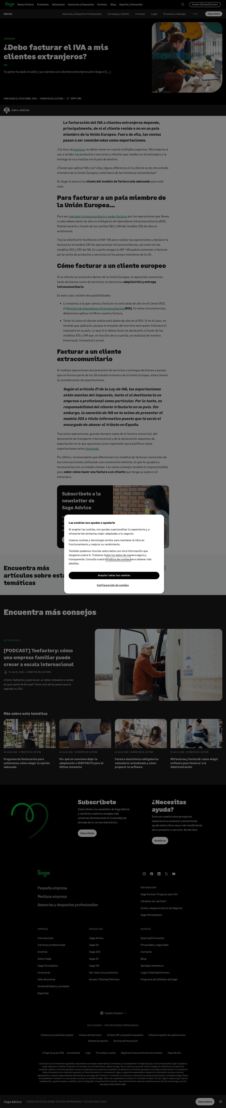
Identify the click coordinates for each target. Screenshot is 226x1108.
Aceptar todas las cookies (114, 575)
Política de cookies (118, 559)
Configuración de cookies (113, 585)
